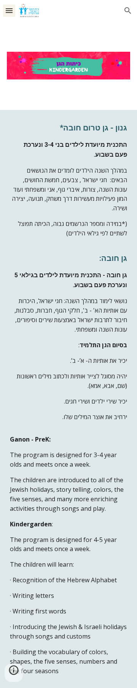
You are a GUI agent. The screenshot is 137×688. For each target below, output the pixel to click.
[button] (9, 10)
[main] (68, 399)
